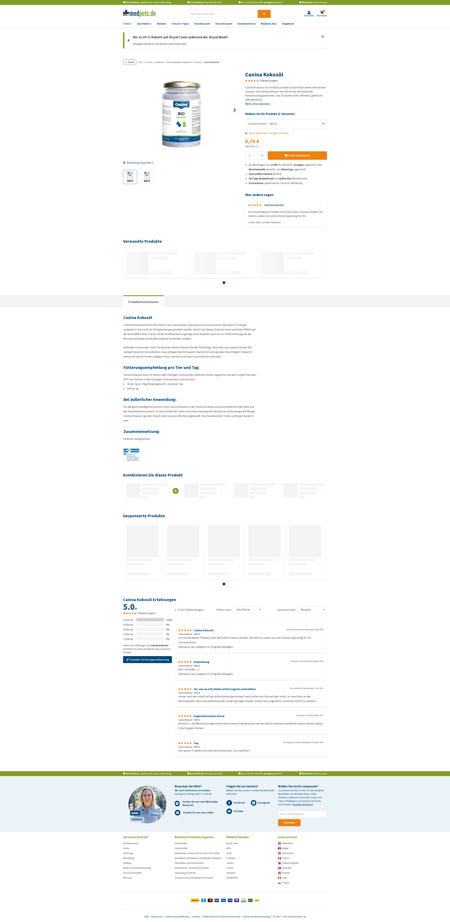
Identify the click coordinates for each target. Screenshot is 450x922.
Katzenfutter (181, 848)
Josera (230, 863)
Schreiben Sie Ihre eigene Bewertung (149, 659)
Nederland (287, 843)
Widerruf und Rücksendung (137, 868)
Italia (284, 877)
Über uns (127, 877)
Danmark (286, 868)
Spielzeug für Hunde (185, 873)
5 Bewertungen (268, 80)
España (286, 873)
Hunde (149, 62)
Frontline (231, 858)
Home (140, 62)
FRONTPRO (232, 877)
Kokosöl (197, 62)
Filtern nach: (224, 610)
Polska (285, 882)
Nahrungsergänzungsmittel (179, 62)
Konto (126, 848)
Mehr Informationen (257, 103)
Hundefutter (181, 843)
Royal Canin (232, 843)
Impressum (157, 916)
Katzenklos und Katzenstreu (189, 863)
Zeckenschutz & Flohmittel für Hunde (194, 877)
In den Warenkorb (299, 155)
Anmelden (289, 822)
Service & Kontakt (132, 873)
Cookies (196, 916)
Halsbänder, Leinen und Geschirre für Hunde (197, 853)
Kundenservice (130, 843)
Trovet (229, 868)
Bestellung (128, 858)
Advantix (230, 873)
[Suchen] (264, 14)
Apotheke (159, 62)
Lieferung (128, 853)
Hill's (228, 848)
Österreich (287, 853)
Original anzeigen (222, 647)
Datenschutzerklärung (177, 916)
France (285, 858)
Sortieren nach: (286, 610)
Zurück (131, 62)
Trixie (229, 853)
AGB (146, 916)
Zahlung (127, 863)
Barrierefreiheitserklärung (257, 916)
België (285, 848)
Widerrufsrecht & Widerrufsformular (222, 916)
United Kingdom (290, 863)
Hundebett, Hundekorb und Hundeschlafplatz (198, 858)
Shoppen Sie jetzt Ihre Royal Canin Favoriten (159, 44)
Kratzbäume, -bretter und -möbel (192, 868)
